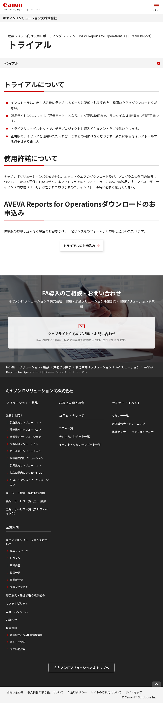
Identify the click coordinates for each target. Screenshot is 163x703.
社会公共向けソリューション (27, 472)
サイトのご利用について (106, 692)
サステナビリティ (17, 603)
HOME (10, 367)
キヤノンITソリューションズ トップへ (81, 667)
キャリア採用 (17, 642)
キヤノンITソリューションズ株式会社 (30, 18)
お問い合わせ (15, 692)
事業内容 (15, 565)
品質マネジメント (20, 587)
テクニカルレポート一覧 (74, 436)
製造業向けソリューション (93, 367)
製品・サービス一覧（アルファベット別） (27, 511)
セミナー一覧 (120, 415)
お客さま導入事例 (71, 402)
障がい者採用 (17, 649)
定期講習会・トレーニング (128, 424)
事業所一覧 (16, 580)
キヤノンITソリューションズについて (27, 542)
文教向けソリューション (24, 444)
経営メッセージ (19, 551)
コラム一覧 (66, 428)
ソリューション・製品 (34, 367)
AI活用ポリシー (77, 692)
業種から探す (62, 367)
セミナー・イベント (126, 402)
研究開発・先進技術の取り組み (25, 595)
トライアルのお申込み (79, 245)
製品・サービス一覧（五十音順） (27, 501)
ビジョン (15, 558)
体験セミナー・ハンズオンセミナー (133, 434)
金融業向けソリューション (25, 437)
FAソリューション (127, 367)
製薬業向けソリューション (25, 465)
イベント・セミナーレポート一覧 (80, 444)
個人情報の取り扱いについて (45, 692)
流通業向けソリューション (25, 429)
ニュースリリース (17, 612)
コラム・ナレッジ (71, 415)
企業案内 (12, 527)
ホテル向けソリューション (25, 451)
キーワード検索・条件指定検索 (25, 493)
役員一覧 (15, 572)
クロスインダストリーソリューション (29, 482)
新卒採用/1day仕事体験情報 (26, 635)
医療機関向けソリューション (27, 458)
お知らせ (11, 620)
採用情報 (11, 628)
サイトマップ (133, 692)
